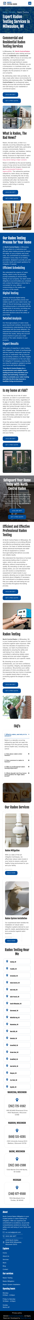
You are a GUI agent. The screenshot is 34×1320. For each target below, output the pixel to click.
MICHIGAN (17, 1180)
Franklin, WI (13, 969)
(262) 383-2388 (17, 1165)
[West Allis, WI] (7, 1031)
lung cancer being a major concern (15, 160)
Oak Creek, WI (13, 990)
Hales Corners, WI (15, 983)
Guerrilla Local (26, 1318)
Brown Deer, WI (14, 1052)
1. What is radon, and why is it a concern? (16, 735)
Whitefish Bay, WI (14, 1017)
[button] (29, 3)
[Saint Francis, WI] (7, 996)
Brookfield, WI (14, 1059)
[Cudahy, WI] (7, 961)
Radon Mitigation (12, 850)
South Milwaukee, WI (15, 1004)
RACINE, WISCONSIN (17, 1151)
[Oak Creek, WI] (7, 989)
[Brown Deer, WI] (7, 1051)
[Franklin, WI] (7, 968)
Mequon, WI (13, 1073)
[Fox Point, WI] (7, 1079)
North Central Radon (16, 1316)
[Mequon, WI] (7, 1072)
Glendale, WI (13, 1038)
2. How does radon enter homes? (13, 754)
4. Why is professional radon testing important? (15, 767)
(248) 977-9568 (17, 1194)
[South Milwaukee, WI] (7, 1003)
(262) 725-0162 (17, 1106)
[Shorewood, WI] (7, 1010)
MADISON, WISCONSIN (17, 1123)
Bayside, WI (13, 1087)
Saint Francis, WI (14, 997)
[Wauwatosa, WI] (7, 1024)
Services (12, 12)
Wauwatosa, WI (14, 1024)
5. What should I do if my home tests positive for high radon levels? (16, 774)
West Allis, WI (13, 1031)
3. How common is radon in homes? (14, 761)
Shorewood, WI (14, 1011)
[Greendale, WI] (7, 975)
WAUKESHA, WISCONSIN (17, 1092)
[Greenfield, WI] (7, 1044)
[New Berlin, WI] (7, 1065)
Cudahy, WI (13, 962)
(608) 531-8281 (17, 1137)
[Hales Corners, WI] (7, 982)
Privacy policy (17, 1313)
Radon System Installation (16, 918)
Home (5, 12)
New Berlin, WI (14, 1066)
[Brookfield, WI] (7, 1058)
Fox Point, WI (13, 1080)
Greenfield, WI (14, 1045)
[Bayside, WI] (7, 1086)
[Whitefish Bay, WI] (7, 1017)
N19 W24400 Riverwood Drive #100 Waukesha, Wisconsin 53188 (17, 1113)
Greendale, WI (14, 976)
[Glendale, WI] (7, 1038)
